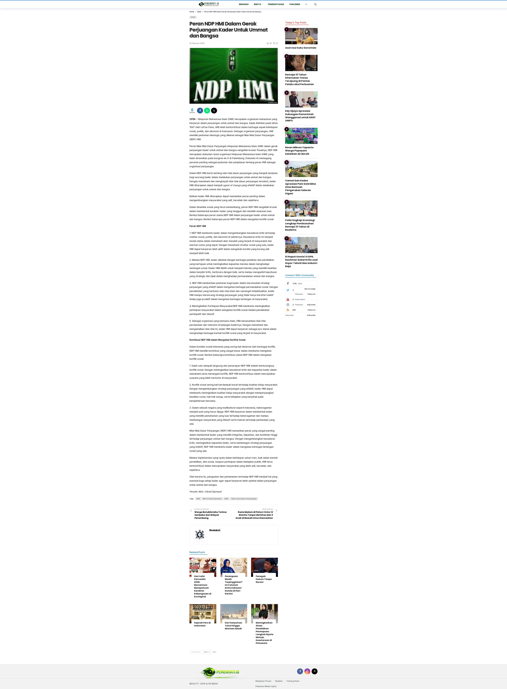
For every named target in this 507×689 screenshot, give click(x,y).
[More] (306, 4)
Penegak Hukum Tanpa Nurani (264, 579)
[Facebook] (300, 671)
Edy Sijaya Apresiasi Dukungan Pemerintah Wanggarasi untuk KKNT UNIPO (300, 115)
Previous (196, 652)
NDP (226, 499)
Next (206, 652)
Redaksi (214, 530)
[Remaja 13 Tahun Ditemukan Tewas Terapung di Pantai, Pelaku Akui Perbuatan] (301, 63)
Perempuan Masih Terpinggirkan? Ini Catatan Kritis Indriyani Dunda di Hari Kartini (233, 585)
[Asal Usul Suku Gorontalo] (301, 36)
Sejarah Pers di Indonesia (202, 624)
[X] (315, 671)
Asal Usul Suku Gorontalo (300, 47)
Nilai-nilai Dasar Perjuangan (244, 499)
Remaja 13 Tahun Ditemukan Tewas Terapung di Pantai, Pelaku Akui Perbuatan (299, 79)
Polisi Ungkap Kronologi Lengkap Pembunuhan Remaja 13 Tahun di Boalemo (300, 224)
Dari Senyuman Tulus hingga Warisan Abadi (233, 625)
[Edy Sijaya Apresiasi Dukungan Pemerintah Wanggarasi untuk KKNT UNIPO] (301, 99)
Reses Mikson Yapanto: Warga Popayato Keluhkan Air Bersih (299, 150)
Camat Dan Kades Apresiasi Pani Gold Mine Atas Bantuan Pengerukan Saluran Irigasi (300, 187)
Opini (193, 17)
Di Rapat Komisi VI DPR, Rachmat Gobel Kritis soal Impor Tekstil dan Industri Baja (301, 261)
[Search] (316, 4)
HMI (198, 499)
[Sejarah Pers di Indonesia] (202, 613)
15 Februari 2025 (197, 43)
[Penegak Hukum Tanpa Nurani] (264, 567)
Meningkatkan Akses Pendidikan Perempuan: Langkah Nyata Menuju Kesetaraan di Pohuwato (264, 633)
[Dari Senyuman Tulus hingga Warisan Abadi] (233, 613)
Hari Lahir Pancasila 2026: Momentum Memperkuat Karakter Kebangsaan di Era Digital (202, 586)
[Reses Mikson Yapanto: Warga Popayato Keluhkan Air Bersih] (301, 136)
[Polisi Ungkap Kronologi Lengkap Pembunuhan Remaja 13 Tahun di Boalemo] (301, 209)
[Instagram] (307, 671)
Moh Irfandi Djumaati (212, 499)
